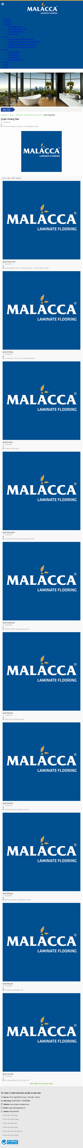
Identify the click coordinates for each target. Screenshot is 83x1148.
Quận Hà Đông (8, 352)
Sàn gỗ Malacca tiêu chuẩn (17, 29)
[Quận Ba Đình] (41, 400)
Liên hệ (6, 67)
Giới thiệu (7, 21)
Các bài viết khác (12, 178)
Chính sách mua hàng (10, 1115)
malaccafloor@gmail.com (17, 1108)
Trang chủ (7, 19)
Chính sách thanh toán (10, 1127)
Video (6, 65)
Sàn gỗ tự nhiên (13, 34)
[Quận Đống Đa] (41, 671)
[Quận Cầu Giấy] (41, 1032)
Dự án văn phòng (14, 52)
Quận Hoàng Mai (8, 532)
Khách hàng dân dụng (15, 60)
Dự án (6, 49)
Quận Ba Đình (8, 442)
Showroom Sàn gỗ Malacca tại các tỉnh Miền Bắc (24, 42)
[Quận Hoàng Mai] (41, 491)
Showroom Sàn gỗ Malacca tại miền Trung (22, 44)
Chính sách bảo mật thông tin (12, 1131)
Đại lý (6, 37)
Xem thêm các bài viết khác (41, 1084)
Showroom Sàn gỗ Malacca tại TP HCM (21, 47)
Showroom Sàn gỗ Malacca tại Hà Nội (20, 39)
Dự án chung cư (13, 54)
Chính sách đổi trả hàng (11, 1119)
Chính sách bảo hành (10, 1123)
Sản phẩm (7, 24)
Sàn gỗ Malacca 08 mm (16, 32)
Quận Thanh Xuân (9, 262)
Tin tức (6, 62)
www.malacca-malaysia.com (19, 1104)
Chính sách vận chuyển (11, 1135)
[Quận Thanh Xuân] (41, 220)
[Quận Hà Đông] (41, 310)
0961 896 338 (14, 1111)
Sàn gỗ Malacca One (15, 26)
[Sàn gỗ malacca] (41, 14)
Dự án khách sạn (14, 57)
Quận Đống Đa (8, 713)
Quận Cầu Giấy (8, 1074)
